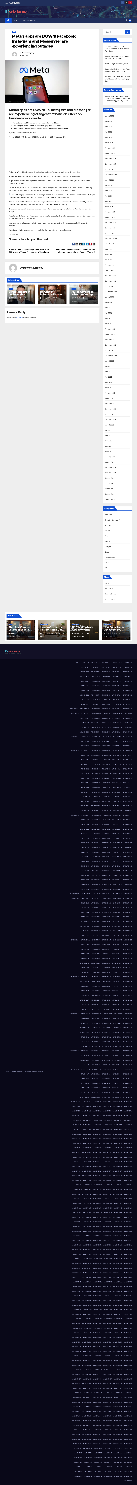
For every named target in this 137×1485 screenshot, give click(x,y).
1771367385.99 (127, 1037)
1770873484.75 (127, 1018)
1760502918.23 (84, 690)
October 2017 (109, 489)
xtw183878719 (117, 1291)
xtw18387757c (76, 1273)
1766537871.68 (95, 880)
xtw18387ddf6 (128, 1420)
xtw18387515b (97, 1217)
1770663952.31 (127, 1009)
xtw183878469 (86, 1291)
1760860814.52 (95, 699)
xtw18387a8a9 (97, 1342)
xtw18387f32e (108, 1457)
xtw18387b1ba (76, 1356)
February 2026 (110, 148)
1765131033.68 (105, 833)
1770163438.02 (127, 995)
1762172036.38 (85, 741)
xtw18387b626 (107, 1360)
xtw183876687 (97, 1245)
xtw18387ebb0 (87, 1444)
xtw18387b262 (87, 1356)
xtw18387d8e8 (86, 1411)
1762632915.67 (95, 755)
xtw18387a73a (128, 1337)
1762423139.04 (127, 746)
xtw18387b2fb (97, 1356)
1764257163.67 (95, 806)
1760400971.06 (95, 686)
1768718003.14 (105, 949)
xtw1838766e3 (117, 1245)
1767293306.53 (106, 903)
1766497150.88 (84, 880)
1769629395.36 (127, 977)
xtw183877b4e (87, 1282)
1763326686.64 (85, 778)
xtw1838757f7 (97, 1226)
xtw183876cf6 (118, 1254)
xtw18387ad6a (117, 1346)
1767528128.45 (85, 912)
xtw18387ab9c (87, 1346)
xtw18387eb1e (128, 1439)
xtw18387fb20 (98, 1471)
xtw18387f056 (88, 1453)
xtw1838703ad (107, 1106)
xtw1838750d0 (86, 1217)
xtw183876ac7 (117, 1249)
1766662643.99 (95, 884)
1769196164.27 (127, 963)
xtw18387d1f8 (128, 1397)
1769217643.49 (84, 968)
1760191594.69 (116, 676)
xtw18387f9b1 (118, 1467)
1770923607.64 (95, 1023)
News (14, 31)
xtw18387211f (77, 1143)
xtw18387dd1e (97, 1420)
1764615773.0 (117, 815)
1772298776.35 (84, 1078)
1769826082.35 (95, 986)
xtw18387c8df (77, 1388)
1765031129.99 (116, 829)
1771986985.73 (105, 1065)
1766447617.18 (116, 875)
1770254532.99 (95, 1000)
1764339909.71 (127, 806)
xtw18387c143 (97, 1374)
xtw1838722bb (107, 1143)
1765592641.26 (117, 847)
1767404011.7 (95, 907)
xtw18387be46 (87, 1370)
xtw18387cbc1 (118, 1388)
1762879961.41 (127, 760)
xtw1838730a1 (107, 1162)
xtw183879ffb (108, 1328)
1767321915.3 (117, 903)
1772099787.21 (96, 1069)
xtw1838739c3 (76, 1180)
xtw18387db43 (107, 1416)
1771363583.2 (117, 1037)
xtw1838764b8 (76, 1245)
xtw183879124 (97, 1314)
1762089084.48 (106, 736)
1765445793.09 (117, 843)
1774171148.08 (127, 1097)
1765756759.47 (127, 852)
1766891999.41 (127, 889)
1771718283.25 (127, 1051)
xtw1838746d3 (86, 1199)
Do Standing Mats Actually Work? (117, 64)
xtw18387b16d (128, 1351)
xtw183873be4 (87, 1185)
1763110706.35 (106, 769)
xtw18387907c (128, 1309)
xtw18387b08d (76, 1351)
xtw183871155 (128, 1125)
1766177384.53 (127, 866)
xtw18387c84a (128, 1383)
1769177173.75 (116, 963)
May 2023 (108, 313)
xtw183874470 (97, 1194)
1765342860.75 (127, 838)
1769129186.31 (105, 963)
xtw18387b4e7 (87, 1360)
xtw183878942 (76, 1300)
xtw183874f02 (108, 1212)
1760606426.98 (127, 690)
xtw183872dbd (76, 1162)
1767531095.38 (95, 912)
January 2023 (110, 334)
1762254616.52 (116, 741)
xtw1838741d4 (117, 1189)
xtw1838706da (97, 1111)
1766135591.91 (116, 866)
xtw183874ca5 (118, 1208)
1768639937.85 (127, 944)
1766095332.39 (95, 866)
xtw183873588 (86, 1171)
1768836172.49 (95, 954)
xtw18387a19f (118, 1328)
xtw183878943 (86, 1300)
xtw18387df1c (87, 1425)
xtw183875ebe (77, 1236)
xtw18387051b (128, 1106)
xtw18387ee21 (98, 1448)
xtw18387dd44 (107, 1420)
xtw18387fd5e (108, 1476)
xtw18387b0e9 (87, 1351)
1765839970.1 (106, 857)
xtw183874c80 (107, 1208)
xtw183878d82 (107, 1305)
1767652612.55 (84, 917)
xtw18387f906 (108, 1467)
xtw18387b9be (97, 1365)
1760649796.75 (95, 695)
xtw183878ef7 (88, 1309)
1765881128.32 (127, 857)
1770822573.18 (95, 1018)
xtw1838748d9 (77, 1203)
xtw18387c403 (97, 1379)
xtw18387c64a (86, 1383)
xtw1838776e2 (107, 1273)
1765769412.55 (85, 857)
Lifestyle (108, 547)
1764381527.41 (95, 810)
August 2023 (109, 297)
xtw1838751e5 (107, 1217)
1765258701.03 (95, 838)
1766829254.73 (106, 889)
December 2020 (110, 467)
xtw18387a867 (76, 1342)
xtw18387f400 (78, 1462)
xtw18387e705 (117, 1430)
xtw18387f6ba (98, 1462)
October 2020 (109, 478)
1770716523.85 (96, 1014)
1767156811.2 (107, 898)
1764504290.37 (74, 815)
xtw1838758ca (107, 1226)
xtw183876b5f (77, 1254)
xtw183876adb (128, 1249)
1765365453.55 (85, 843)
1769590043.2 (117, 977)
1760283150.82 (106, 681)
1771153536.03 (95, 1032)
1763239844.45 (106, 773)
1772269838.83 (127, 1074)
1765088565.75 (84, 833)
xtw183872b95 (107, 1157)
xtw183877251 (107, 1263)
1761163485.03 (95, 709)
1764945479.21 (84, 829)
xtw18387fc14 (78, 1476)
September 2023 (111, 292)
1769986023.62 (105, 991)
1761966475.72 (127, 732)
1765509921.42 (85, 847)
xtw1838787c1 (107, 1296)
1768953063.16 (84, 958)
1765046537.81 (127, 829)
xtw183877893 (86, 1277)
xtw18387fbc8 (128, 1471)
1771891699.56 (116, 1060)
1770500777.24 (127, 1004)
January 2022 (110, 398)
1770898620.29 (85, 1023)
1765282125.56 (105, 838)
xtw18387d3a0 (97, 1402)
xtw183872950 (107, 1152)
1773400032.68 (105, 1092)
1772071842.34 (85, 1069)
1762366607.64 (106, 746)
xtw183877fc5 (77, 1286)
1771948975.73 (84, 1065)
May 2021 (108, 441)
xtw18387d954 (97, 1411)
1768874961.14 (105, 954)
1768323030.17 (116, 935)
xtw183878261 (107, 1286)
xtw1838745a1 (128, 1194)
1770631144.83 (116, 1009)
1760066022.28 (127, 672)
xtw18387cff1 (87, 1397)
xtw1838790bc (87, 1314)
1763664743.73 (95, 787)
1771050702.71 (95, 1028)
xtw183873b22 (117, 1180)
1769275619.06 (105, 968)
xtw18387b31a (107, 1356)
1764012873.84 (106, 797)
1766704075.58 (106, 884)
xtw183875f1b (87, 1236)
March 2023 (109, 324)
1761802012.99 (117, 727)
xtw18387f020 (128, 1448)
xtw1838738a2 (97, 1175)
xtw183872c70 (128, 1157)
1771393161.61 (85, 1041)
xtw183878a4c (117, 1300)
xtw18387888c (117, 1296)
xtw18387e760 (128, 1430)
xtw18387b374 (76, 1360)
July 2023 (108, 302)
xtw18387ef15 (108, 1448)
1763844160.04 (116, 792)
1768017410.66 (105, 926)
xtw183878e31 (117, 1305)
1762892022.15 (84, 764)
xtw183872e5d (97, 1162)
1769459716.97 (127, 972)
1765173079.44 (116, 833)
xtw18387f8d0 (88, 1467)
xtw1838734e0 (76, 1171)
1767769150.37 (127, 917)
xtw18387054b (76, 1111)
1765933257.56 (95, 861)
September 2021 (111, 419)
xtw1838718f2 (128, 1129)
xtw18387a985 (128, 1342)
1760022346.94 (105, 672)
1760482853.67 (127, 686)
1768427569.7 (96, 940)
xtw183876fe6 (118, 1259)
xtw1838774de (117, 1268)
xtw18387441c (86, 1194)
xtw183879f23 (98, 1328)
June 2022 (108, 372)
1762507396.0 (95, 750)
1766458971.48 (127, 875)
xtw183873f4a (118, 1185)
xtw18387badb (117, 1365)
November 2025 (110, 164)
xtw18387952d (87, 1319)
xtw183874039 (97, 1189)
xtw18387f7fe (128, 1462)
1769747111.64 (117, 981)
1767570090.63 (106, 912)
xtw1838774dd (107, 1268)
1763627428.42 (84, 787)
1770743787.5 (118, 1014)
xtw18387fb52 (118, 1471)
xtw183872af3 (87, 1157)
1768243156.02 (84, 935)
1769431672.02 (116, 972)
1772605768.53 (84, 1088)
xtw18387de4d (77, 1425)
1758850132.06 (116, 667)
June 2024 (108, 249)
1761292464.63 (85, 713)
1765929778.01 (85, 861)
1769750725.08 (127, 981)
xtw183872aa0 (77, 1157)
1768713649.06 (95, 949)
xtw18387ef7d (118, 1448)
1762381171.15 (116, 746)
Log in (107, 583)
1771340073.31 (106, 1037)
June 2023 (108, 308)
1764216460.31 (84, 806)
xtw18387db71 (117, 1416)
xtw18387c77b (117, 1383)
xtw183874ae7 (87, 1208)
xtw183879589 (97, 1319)
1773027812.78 (127, 1088)
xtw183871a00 (87, 1134)
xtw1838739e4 (87, 1180)
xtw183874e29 (97, 1212)
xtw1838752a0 (128, 1217)
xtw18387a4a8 (117, 1333)
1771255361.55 (127, 1032)
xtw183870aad (77, 1120)
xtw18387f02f (78, 1453)
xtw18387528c (117, 1217)
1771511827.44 (95, 1046)
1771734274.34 (85, 1055)
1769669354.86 (84, 981)
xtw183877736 (117, 1273)
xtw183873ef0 (108, 1185)
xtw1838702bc (76, 1106)
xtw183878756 (128, 1291)
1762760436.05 (84, 760)
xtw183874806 (117, 1199)
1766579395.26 (116, 880)
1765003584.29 (106, 829)
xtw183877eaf (118, 1282)
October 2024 (109, 233)
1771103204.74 (117, 1028)
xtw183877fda (87, 1286)
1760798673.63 (127, 695)
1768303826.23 (105, 935)
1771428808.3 (95, 1041)
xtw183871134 (118, 1125)
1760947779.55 (84, 704)
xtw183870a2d (117, 1115)
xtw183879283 (118, 1314)
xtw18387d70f (76, 1411)
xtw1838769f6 (107, 1249)
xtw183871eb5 (97, 1138)
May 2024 (108, 254)
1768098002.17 (85, 931)
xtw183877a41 (107, 1277)
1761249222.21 (127, 709)
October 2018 (109, 483)
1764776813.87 (127, 820)
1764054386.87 (127, 797)
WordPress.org (110, 599)
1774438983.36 (86, 1102)
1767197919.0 (117, 898)
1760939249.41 (127, 699)
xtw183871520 (107, 1129)
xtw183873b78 (77, 1185)
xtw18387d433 (107, 1402)
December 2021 (110, 403)
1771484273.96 (127, 1041)
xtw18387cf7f (118, 1393)
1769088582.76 (84, 963)
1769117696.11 (95, 963)
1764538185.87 (85, 815)
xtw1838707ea (128, 1111)
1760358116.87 (127, 681)
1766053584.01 (85, 866)
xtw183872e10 (86, 1162)
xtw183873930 (117, 1175)
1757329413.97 (106, 662)
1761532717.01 (116, 718)
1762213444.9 (106, 741)
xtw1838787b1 (97, 1296)
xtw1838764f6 (87, 1245)
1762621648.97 (85, 755)
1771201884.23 (105, 1032)
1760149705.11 (106, 676)
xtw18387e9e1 (107, 1439)
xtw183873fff (87, 1189)
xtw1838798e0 (118, 1319)
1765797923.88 (95, 857)
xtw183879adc (97, 1323)
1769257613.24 (95, 968)
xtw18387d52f (87, 1407)
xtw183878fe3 (118, 1309)
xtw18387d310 (86, 1402)
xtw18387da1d (117, 1411)
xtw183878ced (97, 1305)
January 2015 (110, 499)
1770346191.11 (127, 1000)
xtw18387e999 (128, 1434)
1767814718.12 (95, 921)
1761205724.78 (116, 709)
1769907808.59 (127, 986)
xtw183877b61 (97, 1282)
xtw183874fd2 (118, 1212)
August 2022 (109, 361)
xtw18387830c (76, 1291)
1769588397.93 (106, 977)
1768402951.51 (85, 940)
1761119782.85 (84, 709)
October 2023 (109, 286)
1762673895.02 (106, 755)
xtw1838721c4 (87, 1143)
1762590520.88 (127, 750)
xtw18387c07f (76, 1374)
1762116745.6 (117, 736)
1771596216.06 (74, 1051)
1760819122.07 (84, 699)
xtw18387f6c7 (108, 1462)
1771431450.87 (105, 1041)
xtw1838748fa (97, 1203)
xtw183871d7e (128, 1134)
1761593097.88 (85, 723)
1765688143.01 (105, 852)
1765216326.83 (84, 838)
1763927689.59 (85, 797)
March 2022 (109, 388)
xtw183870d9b (108, 1120)
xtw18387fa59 (78, 1471)
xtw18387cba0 (97, 1388)
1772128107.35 (117, 1069)
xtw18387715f (87, 1263)
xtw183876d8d (128, 1254)
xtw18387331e (97, 1166)
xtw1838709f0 (107, 1115)
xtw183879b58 (128, 1323)
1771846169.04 (95, 1060)
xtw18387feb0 (128, 1476)
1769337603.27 (127, 968)
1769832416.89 (105, 986)
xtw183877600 (97, 1273)
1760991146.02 (95, 704)
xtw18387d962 (107, 1411)
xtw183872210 (97, 1143)
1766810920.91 (95, 889)
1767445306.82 (105, 907)
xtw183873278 (128, 1162)
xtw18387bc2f (77, 1370)
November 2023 (110, 281)
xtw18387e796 (76, 1434)
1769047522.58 (127, 958)
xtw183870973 (97, 1115)
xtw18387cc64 (77, 1393)
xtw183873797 (117, 1171)
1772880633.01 (105, 1088)
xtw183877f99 (128, 1282)
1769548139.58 (95, 977)
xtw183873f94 (128, 1185)
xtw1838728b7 (86, 1152)
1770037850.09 (127, 991)
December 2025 (110, 159)
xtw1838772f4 (76, 1268)
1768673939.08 (84, 949)
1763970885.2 (96, 797)
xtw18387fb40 (108, 1471)
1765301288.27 (116, 838)
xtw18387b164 (117, 1351)
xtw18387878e (76, 1296)
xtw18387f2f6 (98, 1457)
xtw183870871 (87, 1115)
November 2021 (110, 409)
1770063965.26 (84, 995)
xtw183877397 (86, 1268)
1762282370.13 (127, 741)
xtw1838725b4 (117, 1148)
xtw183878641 (107, 1291)
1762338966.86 (95, 746)
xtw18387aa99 (76, 1346)
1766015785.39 (127, 861)
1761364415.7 (107, 713)
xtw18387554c (128, 1222)
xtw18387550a (107, 1222)
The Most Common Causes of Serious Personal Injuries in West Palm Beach (117, 49)
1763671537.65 (106, 787)
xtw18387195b (76, 1134)
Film (106, 536)
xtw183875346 (86, 1222)
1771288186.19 (85, 1037)
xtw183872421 (76, 1148)
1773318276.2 (95, 1092)
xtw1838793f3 (77, 1319)
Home (16, 20)
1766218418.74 (95, 870)
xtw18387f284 (128, 1453)
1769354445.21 (84, 972)
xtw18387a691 (107, 1337)
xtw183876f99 (108, 1259)
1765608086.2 (128, 847)
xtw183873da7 (98, 1185)
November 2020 (110, 473)
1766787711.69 (85, 889)
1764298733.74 (116, 806)
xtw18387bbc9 (128, 1365)
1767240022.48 (85, 903)
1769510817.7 (85, 977)
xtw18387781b (76, 1277)
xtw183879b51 (117, 1323)
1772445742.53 (105, 1083)
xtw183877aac (128, 1277)
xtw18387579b (87, 1226)
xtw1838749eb (107, 1203)
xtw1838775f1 (87, 1273)
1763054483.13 (85, 769)
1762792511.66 (95, 760)
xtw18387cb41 (87, 1388)
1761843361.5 (128, 727)
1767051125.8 (128, 894)
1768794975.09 (127, 949)
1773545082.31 (127, 1092)
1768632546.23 (116, 944)
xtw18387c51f (76, 1383)
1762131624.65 (127, 736)
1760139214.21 (95, 676)
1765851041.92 (116, 857)
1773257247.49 (85, 1092)
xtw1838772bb (117, 1263)
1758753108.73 (106, 667)
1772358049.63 (105, 1078)
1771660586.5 (106, 1051)
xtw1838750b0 (128, 1212)
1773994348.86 (106, 1097)
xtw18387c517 (128, 1379)
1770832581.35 (105, 1018)
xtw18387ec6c (117, 1444)
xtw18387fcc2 (98, 1476)
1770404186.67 (95, 1004)
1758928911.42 (127, 667)
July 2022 (108, 366)
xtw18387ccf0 (88, 1393)
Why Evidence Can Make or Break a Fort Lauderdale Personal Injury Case (117, 79)
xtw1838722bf (118, 1143)
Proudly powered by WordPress (14, 1071)
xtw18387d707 (128, 1407)
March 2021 (109, 451)
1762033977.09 (85, 736)
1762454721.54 (74, 750)
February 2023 (110, 329)
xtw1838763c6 (107, 1240)
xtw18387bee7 (108, 1370)
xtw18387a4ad (128, 1333)
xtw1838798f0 (128, 1319)
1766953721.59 (85, 894)
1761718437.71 (85, 727)
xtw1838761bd (76, 1240)
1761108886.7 (74, 709)
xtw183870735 (107, 1111)
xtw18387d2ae (76, 1402)
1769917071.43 (84, 991)
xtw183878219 (97, 1286)
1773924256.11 (95, 1097)
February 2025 (110, 212)
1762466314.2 (85, 750)
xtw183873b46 (128, 1180)
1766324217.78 (127, 870)
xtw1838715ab (118, 1129)
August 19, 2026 (48, 633)
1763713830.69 (116, 787)
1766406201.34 (105, 875)
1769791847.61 (84, 986)
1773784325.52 (84, 1097)
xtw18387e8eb (117, 1434)
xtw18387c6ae (97, 1383)
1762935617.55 (95, 764)
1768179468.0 (117, 931)
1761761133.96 (95, 727)
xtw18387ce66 (108, 1393)
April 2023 (108, 318)
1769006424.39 (105, 958)
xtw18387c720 (107, 1383)
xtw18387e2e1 (76, 1430)
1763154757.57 (127, 769)
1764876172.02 (116, 824)
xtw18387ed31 (77, 1448)
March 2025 (109, 206)
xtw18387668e (107, 1245)
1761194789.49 (106, 709)
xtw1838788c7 (128, 1296)
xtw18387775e (128, 1273)
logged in (19, 318)
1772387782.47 (127, 1078)
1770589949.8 (106, 1009)
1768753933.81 (116, 949)
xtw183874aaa (76, 1208)
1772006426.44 (116, 1065)
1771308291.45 (95, 1037)
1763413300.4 (117, 778)
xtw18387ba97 (107, 1365)
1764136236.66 (105, 801)
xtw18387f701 (118, 1462)
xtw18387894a (97, 1300)
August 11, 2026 (112, 633)
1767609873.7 (117, 912)
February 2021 (110, 457)
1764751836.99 (116, 820)
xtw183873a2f (107, 1180)
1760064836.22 (116, 672)
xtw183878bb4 (128, 1300)
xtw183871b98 (97, 1134)
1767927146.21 (116, 921)
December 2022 (110, 340)
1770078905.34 (95, 995)
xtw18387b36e (128, 1356)
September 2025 (111, 175)
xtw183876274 (86, 1240)
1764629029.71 (127, 815)
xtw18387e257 (128, 1425)
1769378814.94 (95, 972)
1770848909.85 (116, 1018)
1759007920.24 (84, 672)
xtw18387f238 (108, 1453)
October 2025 (109, 169)
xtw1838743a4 (76, 1194)
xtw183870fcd (77, 1125)
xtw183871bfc (107, 1134)
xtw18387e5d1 (97, 1430)
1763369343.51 (95, 778)
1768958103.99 (95, 958)
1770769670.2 (128, 1014)
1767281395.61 (95, 903)
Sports (107, 563)
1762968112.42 (106, 764)
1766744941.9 (128, 884)
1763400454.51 (106, 778)
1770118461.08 (106, 995)
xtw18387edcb (87, 1448)
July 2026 (108, 121)
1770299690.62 (106, 1000)
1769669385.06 (95, 981)
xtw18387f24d (118, 1453)
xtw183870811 (76, 1115)
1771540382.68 (106, 1046)
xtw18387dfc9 (107, 1425)
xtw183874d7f (77, 1212)
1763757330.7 (85, 792)
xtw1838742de (128, 1189)
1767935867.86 (127, 921)
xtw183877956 (97, 1277)
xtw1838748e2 (87, 1203)
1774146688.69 (116, 1097)
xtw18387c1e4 (117, 1374)
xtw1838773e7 (97, 1268)
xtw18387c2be (128, 1374)
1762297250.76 (84, 746)
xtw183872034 (117, 1138)
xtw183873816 (128, 1171)
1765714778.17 (116, 852)
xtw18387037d (97, 1106)
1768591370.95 (105, 944)
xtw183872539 (107, 1148)
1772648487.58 (95, 1088)
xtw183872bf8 (118, 1157)
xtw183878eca (77, 1309)
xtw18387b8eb (86, 1365)
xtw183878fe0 (108, 1309)
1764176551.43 (116, 801)
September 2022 (111, 356)
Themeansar (39, 1071)
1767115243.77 (85, 898)
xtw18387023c (128, 1102)
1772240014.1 (117, 1074)
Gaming (107, 541)
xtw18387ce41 (98, 1393)
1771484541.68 (85, 1046)
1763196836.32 (85, 773)
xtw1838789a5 (107, 1300)
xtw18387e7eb (86, 1434)
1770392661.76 (85, 1004)
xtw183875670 (77, 1226)
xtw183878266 (117, 1286)
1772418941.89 (95, 1083)
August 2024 (109, 244)
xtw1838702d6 (86, 1106)
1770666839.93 (74, 1014)
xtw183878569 (97, 1291)
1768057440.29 (116, 926)
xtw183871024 (87, 1125)
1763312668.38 (127, 773)
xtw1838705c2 (86, 1111)
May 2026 (108, 132)
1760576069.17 (116, 690)
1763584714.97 (127, 783)
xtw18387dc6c (87, 1420)
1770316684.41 (116, 1000)
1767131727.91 (96, 898)
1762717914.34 (127, 755)
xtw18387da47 (128, 1411)
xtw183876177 (128, 1236)
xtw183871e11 (76, 1138)
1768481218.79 (117, 940)
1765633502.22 (84, 852)
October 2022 (109, 350)
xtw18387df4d (97, 1425)
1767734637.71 (116, 917)
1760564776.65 (105, 690)
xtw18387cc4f (128, 1388)
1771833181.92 (84, 1060)
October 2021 (109, 414)
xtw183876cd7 (107, 1254)
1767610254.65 (127, 912)
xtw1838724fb (97, 1148)
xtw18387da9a (76, 1416)
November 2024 (110, 228)
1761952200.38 (116, 732)
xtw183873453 (117, 1166)
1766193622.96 (85, 870)
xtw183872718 (76, 1152)
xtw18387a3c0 (86, 1333)
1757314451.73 (95, 662)
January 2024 (110, 270)
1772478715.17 (127, 1083)
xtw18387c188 (107, 1374)
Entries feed (109, 588)
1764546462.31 (96, 815)
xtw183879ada (86, 1323)
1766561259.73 (105, 880)
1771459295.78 (116, 1041)
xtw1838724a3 (87, 1148)
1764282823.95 (105, 806)
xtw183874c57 (97, 1208)
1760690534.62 (105, 695)
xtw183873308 (86, 1166)
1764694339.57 (95, 820)
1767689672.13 (95, 917)
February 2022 (110, 393)
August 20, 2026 (16, 633)
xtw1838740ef (107, 1189)
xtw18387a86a (86, 1342)
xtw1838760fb (107, 1236)
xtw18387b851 (76, 1365)
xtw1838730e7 (117, 1162)
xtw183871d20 (117, 1134)
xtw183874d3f (128, 1208)
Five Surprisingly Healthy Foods (116, 101)
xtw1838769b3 (97, 1249)
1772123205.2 (107, 1069)
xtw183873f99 (78, 1189)
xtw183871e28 (87, 1138)
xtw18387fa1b (128, 1467)
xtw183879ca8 (88, 1328)
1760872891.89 (105, 699)
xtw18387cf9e (128, 1393)
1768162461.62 (106, 931)
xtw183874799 (97, 1199)
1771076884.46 (106, 1028)
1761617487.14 (95, 723)
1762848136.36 (116, 760)
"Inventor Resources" (112, 520)
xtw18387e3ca (87, 1430)
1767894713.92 (105, 921)
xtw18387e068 (117, 1425)
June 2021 (108, 435)
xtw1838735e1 (97, 1171)
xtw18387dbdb (128, 1416)
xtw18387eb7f (77, 1444)
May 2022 (108, 377)
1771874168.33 (105, 1060)
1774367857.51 (75, 1102)
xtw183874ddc (87, 1212)
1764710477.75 (105, 820)
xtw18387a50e (76, 1337)
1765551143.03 (106, 847)
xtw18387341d (107, 1166)
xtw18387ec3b (107, 1444)
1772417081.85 (84, 1083)
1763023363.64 (127, 764)
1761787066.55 (106, 727)
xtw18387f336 (118, 1457)
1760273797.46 (95, 681)
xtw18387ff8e (128, 1480)
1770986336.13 (127, 1023)
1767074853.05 (75, 898)
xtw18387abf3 (97, 1346)
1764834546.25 (95, 824)
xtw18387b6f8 (118, 1360)
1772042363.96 (74, 1069)
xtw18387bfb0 (118, 1370)
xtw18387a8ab (107, 1342)
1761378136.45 (117, 713)
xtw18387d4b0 (128, 1402)
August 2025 (109, 180)
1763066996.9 (95, 769)
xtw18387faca (88, 1471)
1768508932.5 (128, 940)
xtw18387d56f (97, 1407)
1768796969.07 (84, 954)
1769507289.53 (74, 977)
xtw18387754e (128, 1268)
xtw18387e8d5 (107, 1434)
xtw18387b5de (97, 1360)
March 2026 (109, 143)
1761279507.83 (74, 713)
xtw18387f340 (128, 1457)
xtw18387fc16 (88, 1476)
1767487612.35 (127, 907)
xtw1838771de (97, 1263)
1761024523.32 (105, 704)
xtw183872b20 (97, 1157)
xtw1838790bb (76, 1314)
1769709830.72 (106, 981)
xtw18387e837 (97, 1434)
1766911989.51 (74, 894)
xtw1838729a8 (128, 1152)
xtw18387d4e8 (77, 1407)
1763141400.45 (116, 769)
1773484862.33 (116, 1092)
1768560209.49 (95, 944)
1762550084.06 (116, 750)
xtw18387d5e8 (117, 1407)
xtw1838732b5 (76, 1166)
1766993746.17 (106, 894)
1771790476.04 (116, 1055)
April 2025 (108, 201)
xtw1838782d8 (128, 1286)
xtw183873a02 (97, 1180)
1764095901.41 (84, 801)
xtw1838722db (128, 1143)
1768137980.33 (95, 931)
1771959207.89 (95, 1065)
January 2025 (110, 217)
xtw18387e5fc (107, 1430)
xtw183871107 (107, 1125)
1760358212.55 (84, 686)
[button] (126, 20)
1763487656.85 (84, 783)
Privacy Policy (29, 20)
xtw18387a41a (97, 1333)
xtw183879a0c (76, 1323)
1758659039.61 (95, 667)
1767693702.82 (105, 917)
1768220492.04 (127, 931)
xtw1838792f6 (128, 1314)
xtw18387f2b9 (78, 1457)
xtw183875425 (97, 1222)
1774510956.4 (97, 1102)
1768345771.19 (127, 935)
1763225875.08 (95, 773)
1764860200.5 (106, 824)
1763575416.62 (116, 783)
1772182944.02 (95, 1074)
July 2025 (108, 185)
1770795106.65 (84, 1018)
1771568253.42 (127, 1046)
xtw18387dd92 (118, 1420)
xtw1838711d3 (87, 1129)
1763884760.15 (127, 792)
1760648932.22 (84, 695)
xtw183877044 (128, 1259)
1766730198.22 (117, 884)
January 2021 (110, 462)
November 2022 (110, 345)
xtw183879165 (107, 1314)
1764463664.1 (128, 810)
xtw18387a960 (117, 1342)
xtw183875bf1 (107, 1231)
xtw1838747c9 (107, 1199)
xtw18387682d (128, 1245)
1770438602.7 (106, 1004)
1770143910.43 (116, 995)
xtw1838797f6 (108, 1319)
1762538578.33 (105, 750)
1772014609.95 (127, 1065)
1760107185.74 (84, 676)
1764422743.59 (106, 810)
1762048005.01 (95, 736)
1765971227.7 (106, 861)
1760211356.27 (127, 676)
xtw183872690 (128, 1148)
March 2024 (109, 260)
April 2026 (108, 137)
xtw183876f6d (98, 1259)
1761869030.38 (84, 732)
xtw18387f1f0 (98, 1453)
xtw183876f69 (88, 1259)
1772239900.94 (106, 1074)
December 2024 (110, 222)
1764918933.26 (127, 824)
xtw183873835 (76, 1175)
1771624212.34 (95, 1051)
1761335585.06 (96, 713)
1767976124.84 (84, 926)
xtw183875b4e (87, 1231)
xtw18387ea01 (117, 1439)
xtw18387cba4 (107, 1388)
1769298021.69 (116, 968)
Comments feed (110, 594)
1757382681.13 (117, 662)
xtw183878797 (86, 1296)
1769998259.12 (116, 991)
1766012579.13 (116, 861)
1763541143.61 (106, 783)
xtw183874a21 (128, 1203)
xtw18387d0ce (107, 1397)
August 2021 (109, 425)
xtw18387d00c (97, 1397)
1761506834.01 (105, 718)
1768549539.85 (84, 944)
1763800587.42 (95, 792)
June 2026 (108, 127)
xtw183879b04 (107, 1323)
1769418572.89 (105, 972)
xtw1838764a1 (128, 1240)
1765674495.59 (95, 852)
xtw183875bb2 (97, 1231)
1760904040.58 (116, 699)
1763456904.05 (127, 778)
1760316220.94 (116, 681)
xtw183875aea (76, 1231)
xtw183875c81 (117, 1231)
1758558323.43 (84, 667)
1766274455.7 (117, 870)
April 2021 (108, 446)
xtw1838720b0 (128, 1138)
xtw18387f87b (78, 1467)
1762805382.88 (105, 760)
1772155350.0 (128, 1069)
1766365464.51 (85, 875)
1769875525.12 (116, 986)
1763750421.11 (127, 787)
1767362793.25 (127, 903)
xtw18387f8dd (98, 1467)
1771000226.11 (84, 1028)
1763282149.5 (117, 773)
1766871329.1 (117, 889)
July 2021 (108, 430)
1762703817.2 (117, 755)
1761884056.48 (95, 732)
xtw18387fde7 (118, 1476)
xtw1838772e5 (128, 1263)
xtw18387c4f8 (118, 1379)
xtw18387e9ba (86, 1439)
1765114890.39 (95, 833)
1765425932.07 (106, 843)
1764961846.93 (95, 829)
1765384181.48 (95, 843)
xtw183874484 (107, 1194)
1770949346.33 (106, 1023)
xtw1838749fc (118, 1203)
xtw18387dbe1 (76, 1420)
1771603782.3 (85, 1051)
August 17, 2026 (80, 633)
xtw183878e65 (128, 1305)
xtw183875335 (76, 1222)
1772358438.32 (116, 1078)
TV (106, 568)
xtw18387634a (97, 1240)
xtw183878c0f (87, 1305)
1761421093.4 (128, 713)
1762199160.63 (95, 741)
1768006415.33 (95, 926)
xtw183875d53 (128, 1231)
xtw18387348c (128, 1166)
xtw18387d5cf (107, 1407)
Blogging (108, 525)
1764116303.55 (95, 801)
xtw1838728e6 (97, 1152)
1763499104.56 (95, 783)
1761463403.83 (95, 718)
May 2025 (108, 196)
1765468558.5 (128, 843)
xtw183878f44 (98, 1309)
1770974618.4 (117, 1023)
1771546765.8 (117, 1046)
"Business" (109, 515)
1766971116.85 (96, 894)
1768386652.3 (75, 940)
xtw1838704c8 (117, 1106)
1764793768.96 (85, 824)
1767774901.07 (84, 921)
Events (107, 531)
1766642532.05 (85, 884)
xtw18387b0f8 (97, 1351)
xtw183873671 (107, 1171)
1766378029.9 (95, 875)
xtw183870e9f (118, 1120)
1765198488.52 (127, 833)
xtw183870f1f (128, 1120)
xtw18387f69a (88, 1462)
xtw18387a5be (97, 1337)
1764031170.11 (117, 797)
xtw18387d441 (117, 1402)
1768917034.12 (127, 954)
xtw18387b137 (107, 1351)
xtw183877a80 (117, 1277)
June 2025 (108, 190)
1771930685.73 (127, 1060)
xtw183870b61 (87, 1120)
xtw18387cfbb (77, 1397)
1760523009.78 (95, 690)
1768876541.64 (116, 954)
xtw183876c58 (97, 1254)
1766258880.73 (106, 870)
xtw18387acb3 (107, 1346)
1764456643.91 (117, 810)
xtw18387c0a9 (86, 1374)
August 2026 (109, 116)
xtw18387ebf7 (97, 1444)
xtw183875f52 (97, 1236)
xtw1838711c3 (77, 1129)
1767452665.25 (116, 907)
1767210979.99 (127, 898)
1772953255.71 (116, 1088)
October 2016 (109, 494)
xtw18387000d (117, 1102)
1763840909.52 (105, 792)
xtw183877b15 (77, 1282)
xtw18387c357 (76, 1379)
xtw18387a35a (76, 1333)
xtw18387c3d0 (87, 1379)
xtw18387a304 (128, 1328)
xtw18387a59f (87, 1337)
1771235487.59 (116, 1032)
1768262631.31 (95, 935)
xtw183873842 (86, 1175)
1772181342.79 (85, 1074)
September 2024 (111, 238)
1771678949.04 (116, 1051)
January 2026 (110, 153)
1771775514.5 (106, 1055)
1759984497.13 (95, 672)
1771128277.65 (127, 1028)
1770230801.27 (84, 1000)
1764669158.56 (84, 820)
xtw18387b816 (128, 1360)
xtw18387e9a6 (76, 1439)
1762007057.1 (75, 736)
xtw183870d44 (98, 1120)
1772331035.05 (95, 1078)
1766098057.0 (106, 866)
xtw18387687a (76, 1249)
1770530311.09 (85, 1009)
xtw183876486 (117, 1240)
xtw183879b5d (77, 1328)
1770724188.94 (107, 1014)
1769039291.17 (116, 958)
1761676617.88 (117, 723)
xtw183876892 (87, 1249)
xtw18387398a (128, 1175)
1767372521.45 (85, 907)
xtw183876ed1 (77, 1259)
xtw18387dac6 (86, 1416)
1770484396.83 (116, 1004)
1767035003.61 (117, 894)
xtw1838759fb (118, 1226)
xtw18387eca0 (128, 1444)
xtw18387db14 (97, 1416)
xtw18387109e (97, 1125)
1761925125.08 (105, 732)
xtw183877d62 (108, 1282)
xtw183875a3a (128, 1226)
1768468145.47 (106, 940)
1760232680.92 (84, 681)
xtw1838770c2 (76, 1263)
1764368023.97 (85, 810)
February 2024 (110, 265)
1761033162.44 (116, 704)
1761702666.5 (128, 723)
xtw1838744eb (117, 1194)
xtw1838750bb (76, 1217)
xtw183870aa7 (128, 1115)
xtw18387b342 (117, 1356)
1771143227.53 (84, 1032)
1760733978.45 (116, 695)
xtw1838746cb (76, 1199)
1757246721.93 (85, 662)
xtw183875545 (117, 1222)
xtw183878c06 (76, 1305)
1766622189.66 (127, 880)
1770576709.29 (95, 1009)
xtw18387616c (117, 1236)
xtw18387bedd (97, 1370)
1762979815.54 (116, 764)
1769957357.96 (95, 991)
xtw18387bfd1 (128, 1370)
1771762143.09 (95, 1055)
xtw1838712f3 (97, 1129)
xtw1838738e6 (107, 1175)
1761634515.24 (106, 723)
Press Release (110, 557)
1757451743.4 (128, 662)
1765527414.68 (95, 847)
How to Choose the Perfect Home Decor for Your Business (52, 630)
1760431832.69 (105, 686)
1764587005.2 (107, 815)
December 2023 (110, 276)
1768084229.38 (127, 926)
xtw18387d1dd (118, 1397)
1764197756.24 (127, 801)
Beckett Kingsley (28, 53)
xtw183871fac (107, 1138)
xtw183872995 (117, 1152)
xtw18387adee (128, 1346)
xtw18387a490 (107, 1333)
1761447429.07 (84, 718)
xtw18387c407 (107, 1379)
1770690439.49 (85, 1014)
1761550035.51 (127, 718)
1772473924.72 (116, 1083)
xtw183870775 (117, 1111)
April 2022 (108, 382)
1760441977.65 (116, 686)
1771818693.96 (127, 1055)
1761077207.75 (127, 704)
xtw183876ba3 (87, 1254)
